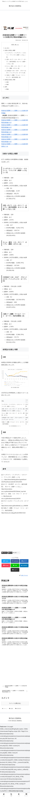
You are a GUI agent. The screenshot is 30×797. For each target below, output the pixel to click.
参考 (6, 86)
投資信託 (5, 552)
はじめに (7, 48)
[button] (26, 396)
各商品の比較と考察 (10, 79)
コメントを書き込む (15, 703)
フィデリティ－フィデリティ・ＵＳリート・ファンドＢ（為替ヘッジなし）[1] (16, 55)
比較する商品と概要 (10, 50)
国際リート (17, 552)
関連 (7, 89)
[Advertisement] (15, 18)
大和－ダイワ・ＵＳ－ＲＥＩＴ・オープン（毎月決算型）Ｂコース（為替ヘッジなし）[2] (16, 61)
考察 (7, 84)
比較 (7, 82)
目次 (12, 44)
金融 (11, 552)
